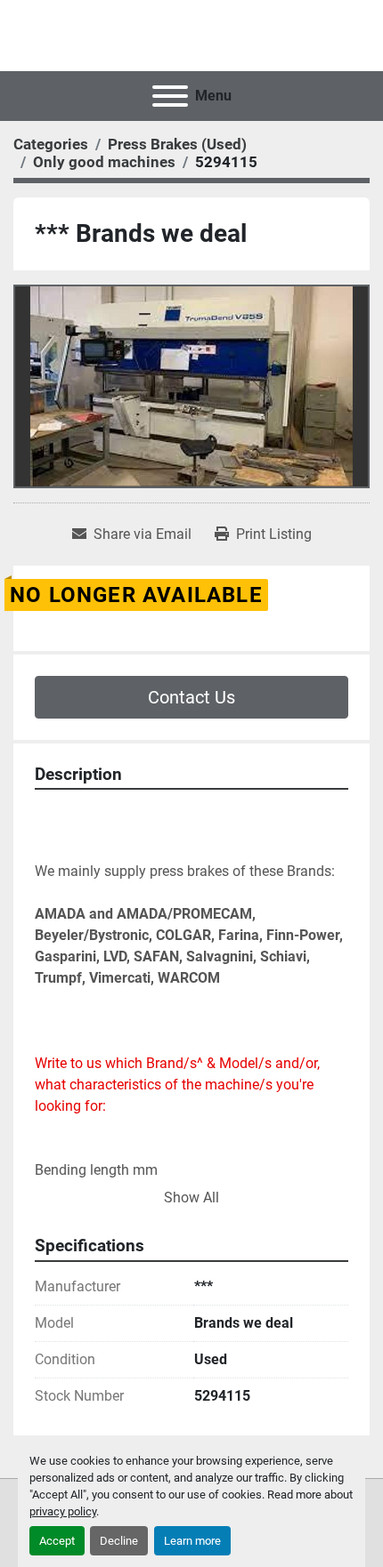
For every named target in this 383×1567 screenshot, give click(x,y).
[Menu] (170, 96)
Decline (119, 1540)
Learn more (192, 1540)
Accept (57, 1540)
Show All (191, 1197)
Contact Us (191, 697)
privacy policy (62, 1511)
